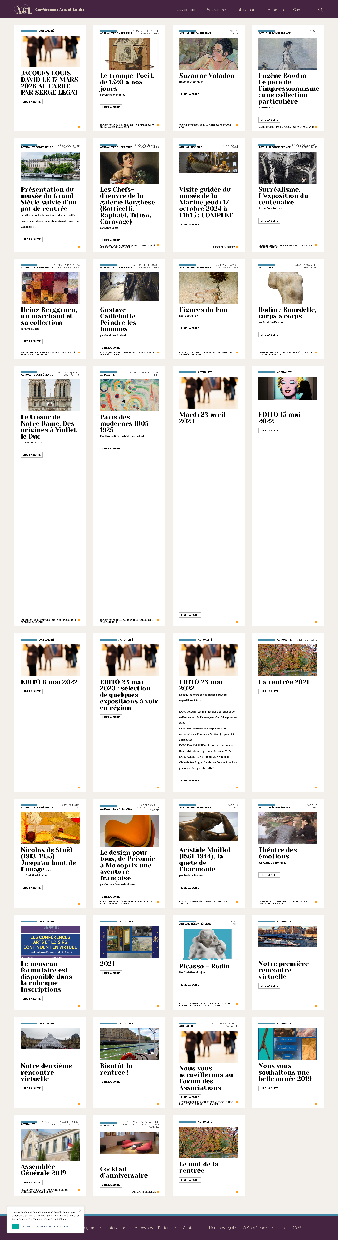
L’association (185, 10)
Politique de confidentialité (52, 1226)
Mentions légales (223, 1228)
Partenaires (168, 1228)
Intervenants (247, 10)
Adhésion (276, 10)
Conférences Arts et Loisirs (59, 10)
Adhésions (144, 1228)
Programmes (217, 10)
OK (15, 1226)
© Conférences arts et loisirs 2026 (272, 1228)
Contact (300, 10)
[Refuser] (80, 1210)
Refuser (27, 1226)
